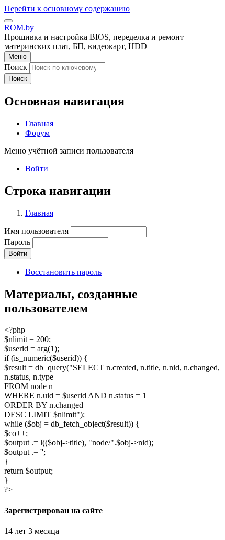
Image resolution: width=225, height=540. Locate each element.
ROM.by (19, 27)
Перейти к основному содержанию (67, 8)
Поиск (15, 67)
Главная (39, 212)
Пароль (17, 242)
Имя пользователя (36, 231)
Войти (36, 168)
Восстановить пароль (63, 271)
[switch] (8, 20)
